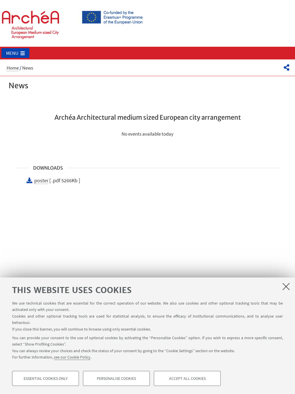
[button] (15, 53)
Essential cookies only (46, 378)
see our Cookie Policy (72, 357)
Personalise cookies (116, 378)
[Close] (286, 286)
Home (13, 68)
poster (41, 180)
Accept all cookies (187, 378)
